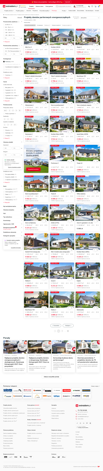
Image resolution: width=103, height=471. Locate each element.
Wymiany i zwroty (56, 441)
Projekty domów (7, 405)
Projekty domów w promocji (34, 433)
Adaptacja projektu (8, 441)
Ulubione (54, 408)
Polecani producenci (8, 448)
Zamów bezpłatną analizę (14, 167)
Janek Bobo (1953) (82, 134)
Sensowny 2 (29, 134)
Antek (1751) (55, 223)
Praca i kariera (79, 444)
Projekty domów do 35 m (10, 418)
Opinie (29, 436)
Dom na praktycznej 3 (31, 194)
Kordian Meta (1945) (57, 134)
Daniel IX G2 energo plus (32, 252)
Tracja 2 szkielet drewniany (33, 76)
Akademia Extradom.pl (33, 438)
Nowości (29, 10)
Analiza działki (72, 10)
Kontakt (97, 10)
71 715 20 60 (79, 6)
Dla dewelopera (89, 10)
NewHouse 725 (30, 310)
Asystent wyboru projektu (58, 413)
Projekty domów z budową (34, 425)
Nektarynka (80, 310)
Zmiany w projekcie (8, 436)
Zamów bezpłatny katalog (9, 433)
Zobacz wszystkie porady (51, 377)
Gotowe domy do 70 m (33, 413)
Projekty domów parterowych (10, 410)
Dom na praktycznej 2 (57, 105)
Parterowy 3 (55, 163)
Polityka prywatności (57, 446)
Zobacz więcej (94, 386)
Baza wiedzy (6, 446)
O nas (77, 434)
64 (68, 331)
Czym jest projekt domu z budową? (36, 423)
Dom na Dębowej (30, 223)
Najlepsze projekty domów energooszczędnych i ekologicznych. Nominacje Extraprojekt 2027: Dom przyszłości (14, 362)
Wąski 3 (79, 47)
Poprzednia (56, 325)
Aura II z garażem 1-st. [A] (85, 223)
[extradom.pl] (10, 6)
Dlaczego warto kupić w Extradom (60, 433)
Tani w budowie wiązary (84, 105)
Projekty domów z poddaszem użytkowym (14, 413)
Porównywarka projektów (58, 411)
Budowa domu (39, 6)
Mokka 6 (27, 281)
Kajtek (79, 281)
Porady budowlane (8, 443)
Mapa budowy (55, 418)
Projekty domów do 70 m (10, 421)
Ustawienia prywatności (58, 448)
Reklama (78, 442)
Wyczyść (19, 17)
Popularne (35, 10)
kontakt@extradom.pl (83, 416)
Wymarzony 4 (29, 105)
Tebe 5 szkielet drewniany (59, 76)
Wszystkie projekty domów (11, 14)
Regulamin (54, 443)
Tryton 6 (53, 194)
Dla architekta (80, 10)
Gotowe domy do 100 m (33, 416)
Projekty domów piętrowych (10, 415)
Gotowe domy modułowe (33, 408)
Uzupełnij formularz (16, 247)
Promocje (54, 10)
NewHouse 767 (81, 76)
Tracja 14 (79, 163)
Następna (67, 325)
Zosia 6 (53, 281)
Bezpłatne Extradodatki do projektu (60, 436)
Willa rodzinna (81, 194)
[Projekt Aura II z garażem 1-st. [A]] (87, 213)
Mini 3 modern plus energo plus (60, 252)
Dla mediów (79, 447)
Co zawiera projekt (8, 438)
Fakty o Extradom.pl (32, 441)
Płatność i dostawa (56, 438)
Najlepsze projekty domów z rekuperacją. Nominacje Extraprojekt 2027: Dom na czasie (39, 361)
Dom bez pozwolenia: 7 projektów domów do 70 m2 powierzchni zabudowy (87, 360)
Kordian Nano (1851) (83, 252)
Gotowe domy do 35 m (33, 411)
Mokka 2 (53, 310)
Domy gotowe (49, 6)
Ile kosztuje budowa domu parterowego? (63, 359)
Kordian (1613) (55, 47)
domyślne (83, 18)
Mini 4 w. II (28, 47)
